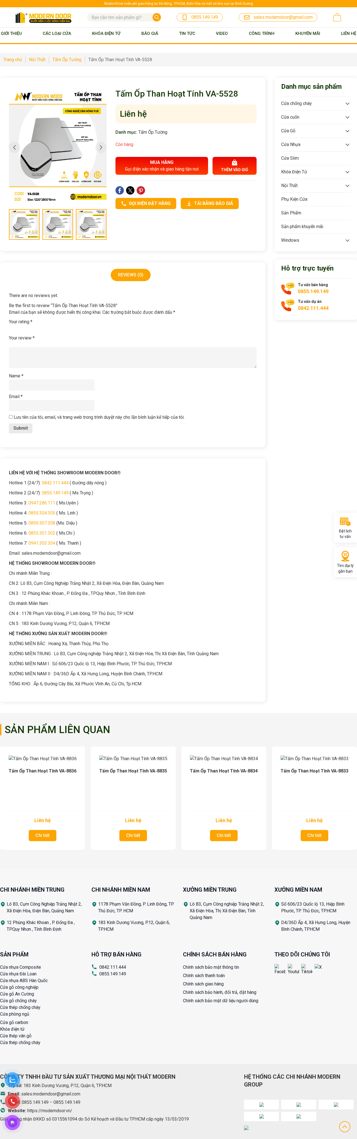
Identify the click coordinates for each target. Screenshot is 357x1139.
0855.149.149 (112, 974)
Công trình (261, 33)
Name (16, 376)
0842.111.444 (112, 967)
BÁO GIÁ (149, 33)
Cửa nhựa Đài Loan (18, 974)
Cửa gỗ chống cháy (18, 1000)
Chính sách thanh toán (204, 975)
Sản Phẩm (291, 213)
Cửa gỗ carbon (14, 1022)
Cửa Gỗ (288, 130)
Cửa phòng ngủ (14, 1014)
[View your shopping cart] (337, 17)
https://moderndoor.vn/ (49, 1110)
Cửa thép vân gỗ (16, 1035)
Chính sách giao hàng (203, 984)
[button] (101, 147)
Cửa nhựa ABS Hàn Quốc (24, 980)
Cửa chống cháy (296, 103)
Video (222, 33)
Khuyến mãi (307, 33)
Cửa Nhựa (290, 144)
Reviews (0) (130, 274)
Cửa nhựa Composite (20, 967)
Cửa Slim (290, 158)
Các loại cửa (57, 33)
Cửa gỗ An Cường (17, 994)
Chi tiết (42, 835)
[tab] (131, 275)
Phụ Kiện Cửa (294, 199)
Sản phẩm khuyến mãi (302, 226)
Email (16, 396)
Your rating (20, 321)
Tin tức (187, 33)
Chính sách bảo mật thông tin (211, 967)
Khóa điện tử (12, 1029)
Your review (22, 338)
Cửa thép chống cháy (20, 1007)
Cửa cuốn (290, 117)
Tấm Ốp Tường (152, 132)
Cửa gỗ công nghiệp (19, 987)
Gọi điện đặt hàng (150, 203)
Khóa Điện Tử (106, 33)
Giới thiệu (11, 33)
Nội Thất (289, 185)
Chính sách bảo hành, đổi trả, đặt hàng (219, 992)
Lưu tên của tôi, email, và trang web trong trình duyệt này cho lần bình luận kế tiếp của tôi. (99, 417)
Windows (290, 240)
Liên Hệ (348, 33)
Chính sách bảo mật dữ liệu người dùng (220, 1000)
